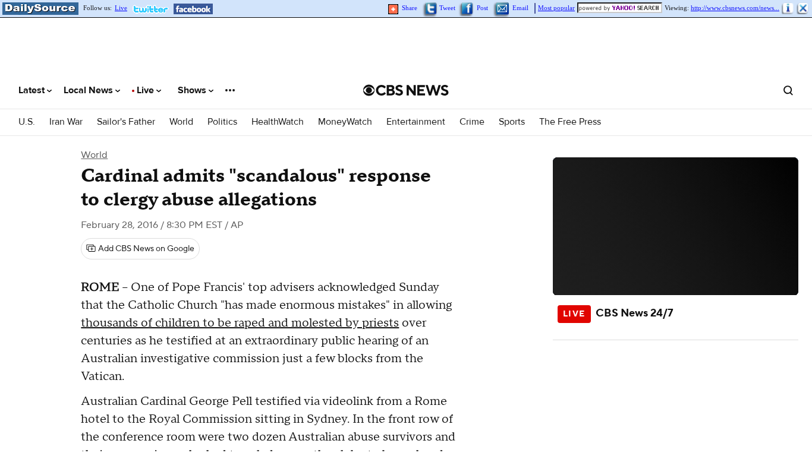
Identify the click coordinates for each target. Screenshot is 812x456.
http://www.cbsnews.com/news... (735, 7)
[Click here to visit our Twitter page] (153, 9)
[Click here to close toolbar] (803, 9)
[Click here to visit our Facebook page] (193, 9)
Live (121, 7)
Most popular (556, 7)
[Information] (788, 9)
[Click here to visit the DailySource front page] (39, 9)
